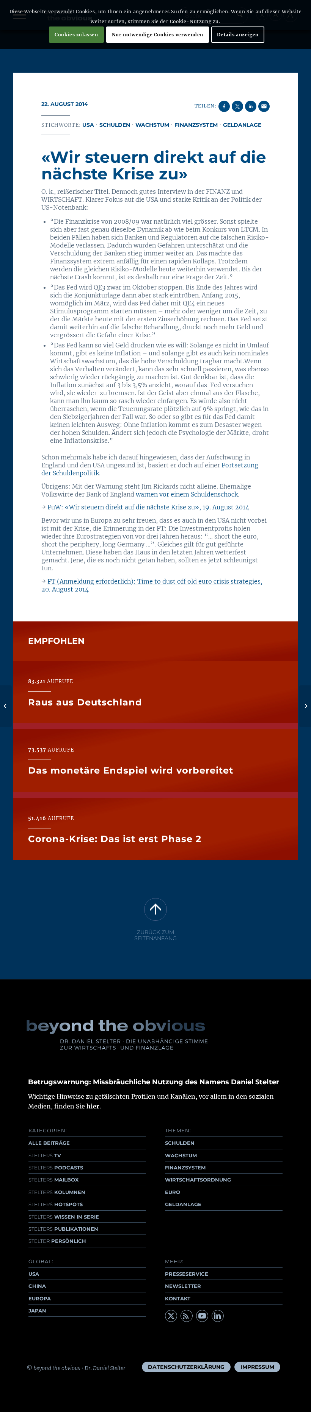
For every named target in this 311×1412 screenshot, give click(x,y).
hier (92, 1106)
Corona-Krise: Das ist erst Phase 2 (114, 838)
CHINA (37, 1286)
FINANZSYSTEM (185, 1167)
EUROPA (39, 1298)
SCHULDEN (180, 1143)
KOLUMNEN (56, 1192)
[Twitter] (171, 1316)
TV (44, 1155)
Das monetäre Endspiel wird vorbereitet (130, 770)
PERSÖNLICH (57, 1241)
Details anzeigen (238, 34)
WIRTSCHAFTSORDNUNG (198, 1180)
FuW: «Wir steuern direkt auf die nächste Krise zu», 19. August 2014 (148, 507)
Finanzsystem (196, 124)
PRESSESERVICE (186, 1274)
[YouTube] (202, 1316)
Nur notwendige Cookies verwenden (157, 34)
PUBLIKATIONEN (63, 1229)
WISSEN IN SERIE (63, 1217)
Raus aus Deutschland (85, 702)
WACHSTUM (181, 1155)
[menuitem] (186, 1367)
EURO (172, 1192)
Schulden (114, 124)
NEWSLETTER (183, 1286)
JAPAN (37, 1311)
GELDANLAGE (183, 1204)
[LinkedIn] (218, 1316)
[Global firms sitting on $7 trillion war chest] (6, 706)
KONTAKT (177, 1298)
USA (88, 124)
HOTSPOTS (55, 1204)
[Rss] (187, 1316)
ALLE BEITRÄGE (49, 1143)
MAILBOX (53, 1180)
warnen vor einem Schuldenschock (187, 494)
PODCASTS (55, 1167)
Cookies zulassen (76, 34)
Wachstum (152, 124)
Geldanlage (242, 124)
